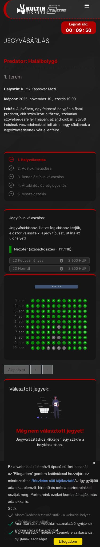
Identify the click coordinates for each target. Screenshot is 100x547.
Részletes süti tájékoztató (52, 480)
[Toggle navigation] (86, 6)
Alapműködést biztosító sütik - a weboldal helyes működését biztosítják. (52, 516)
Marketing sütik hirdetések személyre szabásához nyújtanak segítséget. (53, 533)
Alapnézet (16, 370)
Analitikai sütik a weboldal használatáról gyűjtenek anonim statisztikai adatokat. (53, 524)
